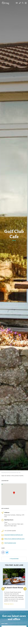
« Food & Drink (14, 558)
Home (2, 472)
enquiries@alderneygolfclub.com (13, 534)
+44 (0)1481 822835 (10, 530)
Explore (6, 472)
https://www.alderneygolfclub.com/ (14, 538)
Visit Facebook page (10, 543)
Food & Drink (11, 472)
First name (4, 623)
